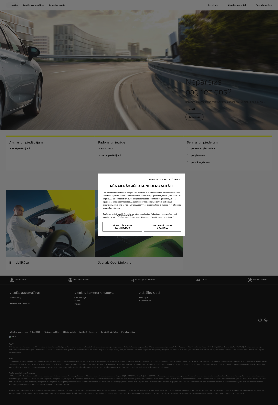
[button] (165, 179)
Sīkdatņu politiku (125, 217)
